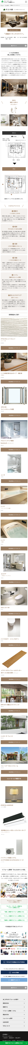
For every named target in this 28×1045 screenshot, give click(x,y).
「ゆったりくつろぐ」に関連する (14, 901)
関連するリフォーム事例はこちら (14, 1043)
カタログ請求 (15, 972)
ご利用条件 (4, 1034)
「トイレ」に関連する (14, 916)
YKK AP (17, 1037)
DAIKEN (11, 1037)
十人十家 (7, 5)
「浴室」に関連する (14, 911)
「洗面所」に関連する (14, 920)
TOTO (5, 1037)
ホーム (2, 5)
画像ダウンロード (15, 980)
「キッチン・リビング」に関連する (14, 906)
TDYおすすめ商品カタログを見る (15, 962)
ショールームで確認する (14, 778)
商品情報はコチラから (14, 348)
